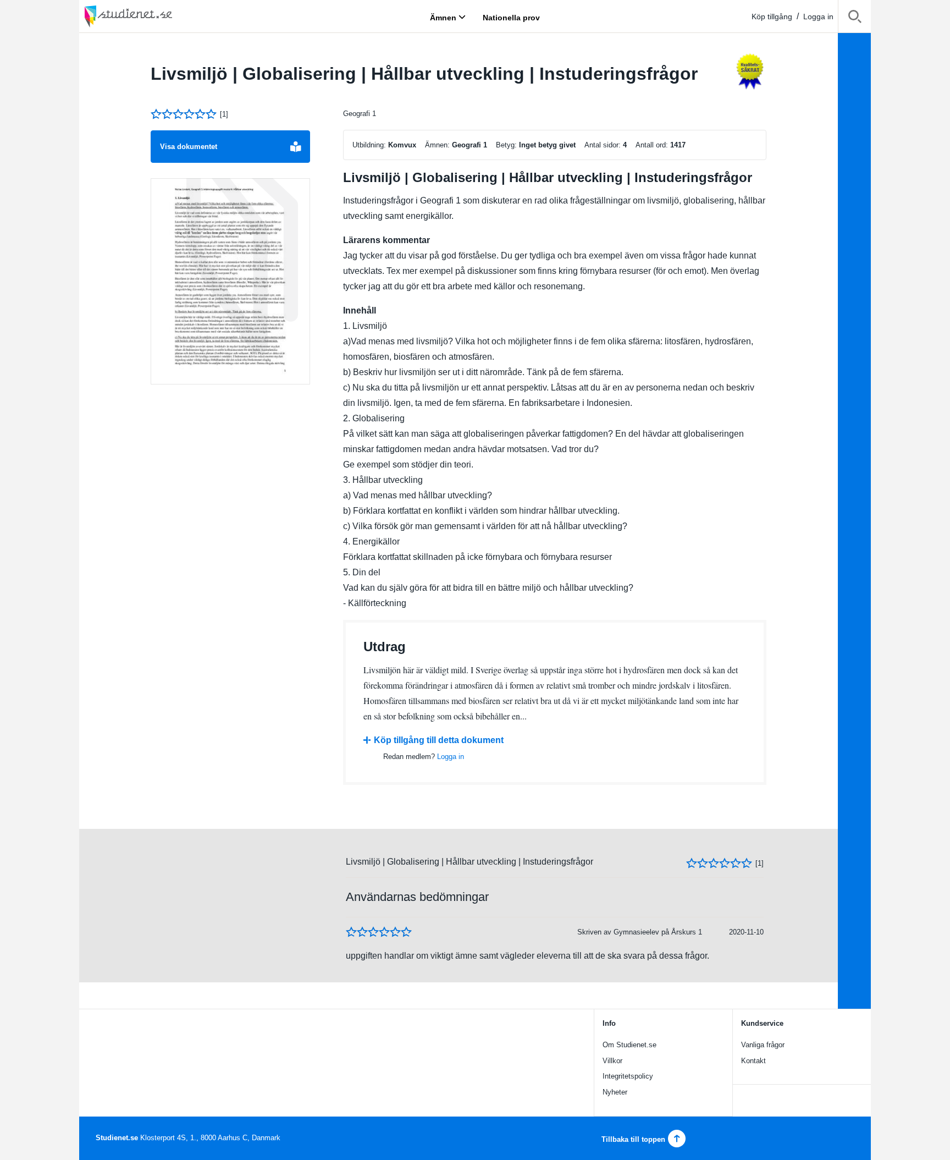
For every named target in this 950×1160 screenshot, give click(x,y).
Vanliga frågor (763, 1045)
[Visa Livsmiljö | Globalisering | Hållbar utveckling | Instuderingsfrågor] (230, 281)
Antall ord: (652, 145)
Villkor (612, 1061)
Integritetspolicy (628, 1076)
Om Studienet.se (629, 1045)
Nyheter (615, 1092)
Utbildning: (369, 145)
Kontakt (753, 1061)
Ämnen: (437, 145)
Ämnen (443, 17)
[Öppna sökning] (854, 18)
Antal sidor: (602, 145)
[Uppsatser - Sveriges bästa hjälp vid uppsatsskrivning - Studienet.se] (156, 16)
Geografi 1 (359, 113)
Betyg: (506, 145)
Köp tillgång (772, 16)
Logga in (818, 16)
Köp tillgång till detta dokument (439, 740)
